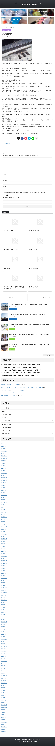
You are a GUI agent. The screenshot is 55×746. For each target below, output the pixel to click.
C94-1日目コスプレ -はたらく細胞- (8, 393)
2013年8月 (4, 597)
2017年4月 (4, 517)
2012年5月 (4, 634)
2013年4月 (4, 607)
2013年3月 (4, 610)
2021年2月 (4, 456)
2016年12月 (4, 526)
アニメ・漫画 (5, 408)
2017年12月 (4, 502)
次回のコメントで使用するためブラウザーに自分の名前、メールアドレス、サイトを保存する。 (25, 192)
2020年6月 (4, 465)
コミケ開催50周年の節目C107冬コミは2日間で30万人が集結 (27, 314)
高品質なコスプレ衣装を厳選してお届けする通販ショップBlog (27, 739)
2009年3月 (4, 724)
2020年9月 (4, 463)
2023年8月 (4, 453)
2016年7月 (4, 536)
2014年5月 (4, 575)
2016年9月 (4, 531)
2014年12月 (4, 561)
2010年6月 (4, 688)
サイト (4, 186)
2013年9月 (4, 595)
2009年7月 (4, 714)
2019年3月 (4, 470)
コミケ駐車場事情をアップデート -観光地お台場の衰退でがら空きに (29, 304)
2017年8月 (4, 507)
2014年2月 (4, 583)
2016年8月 (4, 534)
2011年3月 (4, 668)
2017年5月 (4, 514)
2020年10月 (4, 461)
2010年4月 (4, 693)
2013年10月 (4, 592)
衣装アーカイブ (6, 430)
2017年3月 (4, 519)
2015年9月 (4, 541)
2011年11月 (4, 649)
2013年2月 (4, 612)
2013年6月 (4, 602)
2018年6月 (4, 492)
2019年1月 (4, 475)
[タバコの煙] (29, 138)
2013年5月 (4, 605)
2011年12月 (4, 646)
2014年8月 (4, 568)
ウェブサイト (5, 411)
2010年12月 (4, 675)
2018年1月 (4, 500)
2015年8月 (4, 544)
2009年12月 (4, 702)
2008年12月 (4, 732)
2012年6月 (4, 631)
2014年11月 (4, 563)
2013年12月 (4, 588)
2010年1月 (4, 700)
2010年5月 (4, 690)
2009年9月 (4, 710)
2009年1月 (4, 729)
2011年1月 (4, 673)
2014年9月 (4, 566)
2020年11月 (4, 458)
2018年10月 (4, 483)
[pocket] (25, 138)
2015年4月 (4, 551)
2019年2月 (4, 473)
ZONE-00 (7, 268)
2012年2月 (4, 641)
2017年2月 (4, 522)
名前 (4, 174)
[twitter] (18, 138)
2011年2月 (4, 671)
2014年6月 (4, 573)
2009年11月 (4, 705)
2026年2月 (4, 443)
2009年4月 (4, 722)
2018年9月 (4, 485)
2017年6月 (4, 512)
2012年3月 (4, 639)
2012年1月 (4, 644)
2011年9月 (4, 653)
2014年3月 (4, 580)
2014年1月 (4, 585)
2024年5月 (4, 448)
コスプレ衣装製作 (6, 427)
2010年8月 (4, 683)
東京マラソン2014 (34, 231)
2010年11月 (4, 678)
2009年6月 (4, 717)
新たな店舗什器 (33, 268)
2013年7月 (4, 600)
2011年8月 (4, 656)
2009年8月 (4, 712)
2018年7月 (4, 490)
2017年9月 (4, 505)
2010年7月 (4, 685)
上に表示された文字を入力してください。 (12, 197)
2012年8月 (4, 627)
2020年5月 (4, 468)
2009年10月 (4, 707)
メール (5, 180)
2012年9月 (4, 624)
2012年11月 (4, 619)
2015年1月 (4, 558)
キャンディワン (33, 249)
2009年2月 (4, 727)
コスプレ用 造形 (6, 421)
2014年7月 (4, 570)
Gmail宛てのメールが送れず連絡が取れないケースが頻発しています (29, 345)
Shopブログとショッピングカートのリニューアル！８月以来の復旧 (29, 335)
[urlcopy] (36, 138)
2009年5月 (4, 719)
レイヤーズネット (9, 231)
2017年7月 (4, 509)
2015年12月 (4, 539)
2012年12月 (4, 617)
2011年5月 (4, 663)
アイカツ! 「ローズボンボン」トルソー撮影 (10, 384)
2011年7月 (4, 658)
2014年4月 (4, 578)
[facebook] (22, 138)
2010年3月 (4, 695)
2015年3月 (4, 553)
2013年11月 (4, 590)
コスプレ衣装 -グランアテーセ (27, 4)
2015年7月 (4, 546)
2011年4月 (4, 666)
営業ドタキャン (33, 287)
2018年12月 (4, 478)
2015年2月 (4, 556)
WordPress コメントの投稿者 (37, 387)
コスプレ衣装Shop (7, 143)
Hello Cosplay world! (5, 390)
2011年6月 (4, 661)
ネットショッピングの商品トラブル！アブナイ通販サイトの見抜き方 (29, 324)
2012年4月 (4, 636)
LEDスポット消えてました (12, 249)
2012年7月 (4, 629)
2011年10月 (4, 651)
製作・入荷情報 (6, 434)
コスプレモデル (6, 417)
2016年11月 (4, 529)
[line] (32, 138)
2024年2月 (4, 451)
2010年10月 (4, 680)
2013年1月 (4, 614)
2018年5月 (4, 495)
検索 (48, 355)
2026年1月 (4, 446)
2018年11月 (4, 480)
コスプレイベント (6, 414)
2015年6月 (4, 548)
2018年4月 (4, 497)
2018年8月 (4, 487)
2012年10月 (4, 622)
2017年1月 (4, 524)
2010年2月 (4, 697)
